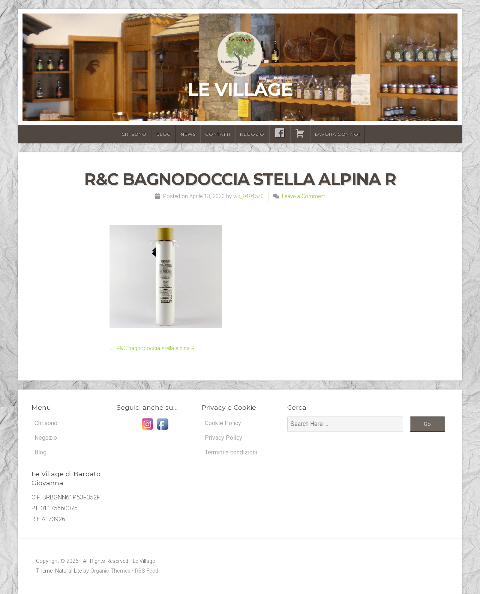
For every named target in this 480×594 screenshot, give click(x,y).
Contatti (217, 134)
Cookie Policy (223, 423)
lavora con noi (337, 134)
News (188, 134)
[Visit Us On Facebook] (162, 429)
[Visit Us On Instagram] (147, 429)
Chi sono (134, 134)
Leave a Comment (303, 196)
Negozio (252, 134)
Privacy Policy (223, 437)
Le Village (240, 89)
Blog (163, 134)
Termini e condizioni (231, 452)
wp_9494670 (248, 196)
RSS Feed (146, 571)
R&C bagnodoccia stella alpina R (155, 348)
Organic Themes (110, 571)
